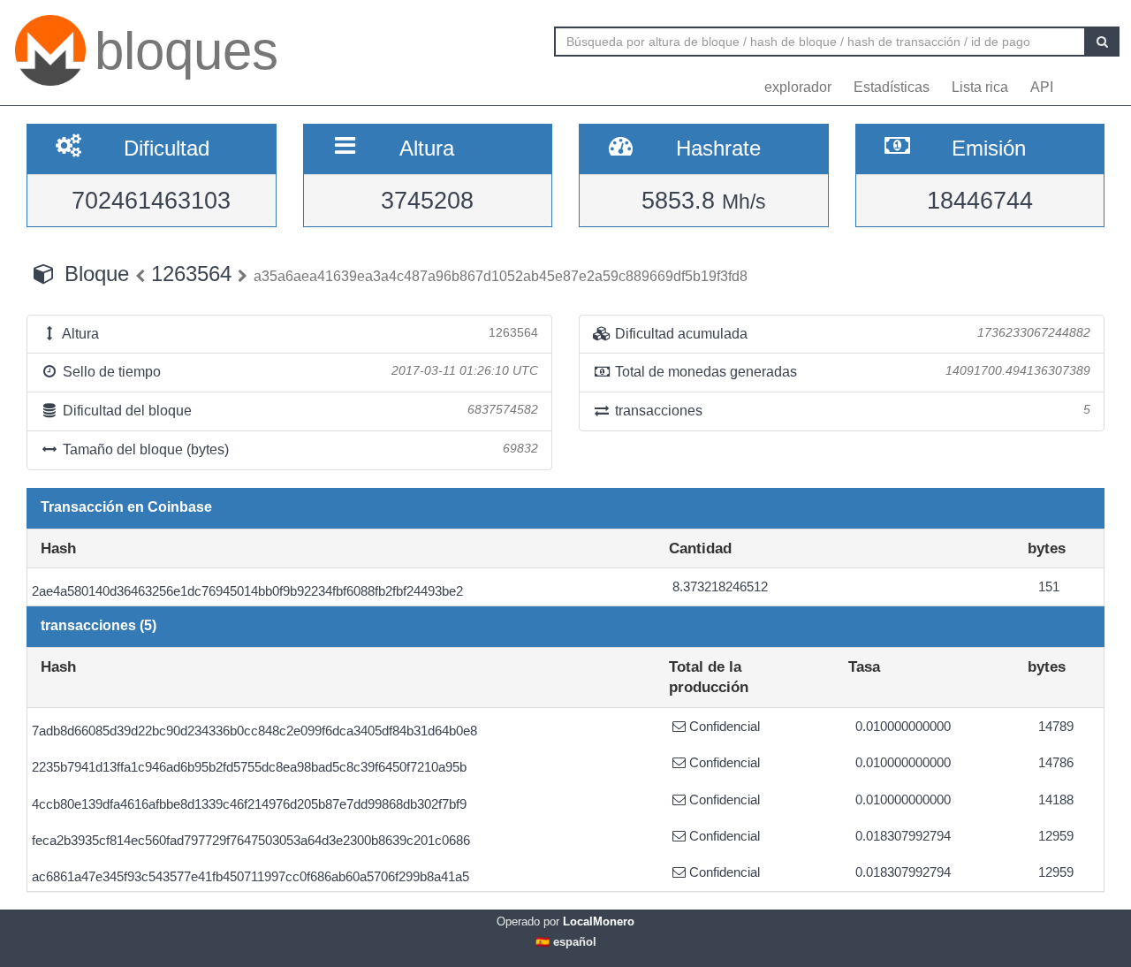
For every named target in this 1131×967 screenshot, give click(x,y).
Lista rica (980, 87)
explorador (797, 87)
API (1041, 87)
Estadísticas (892, 87)
